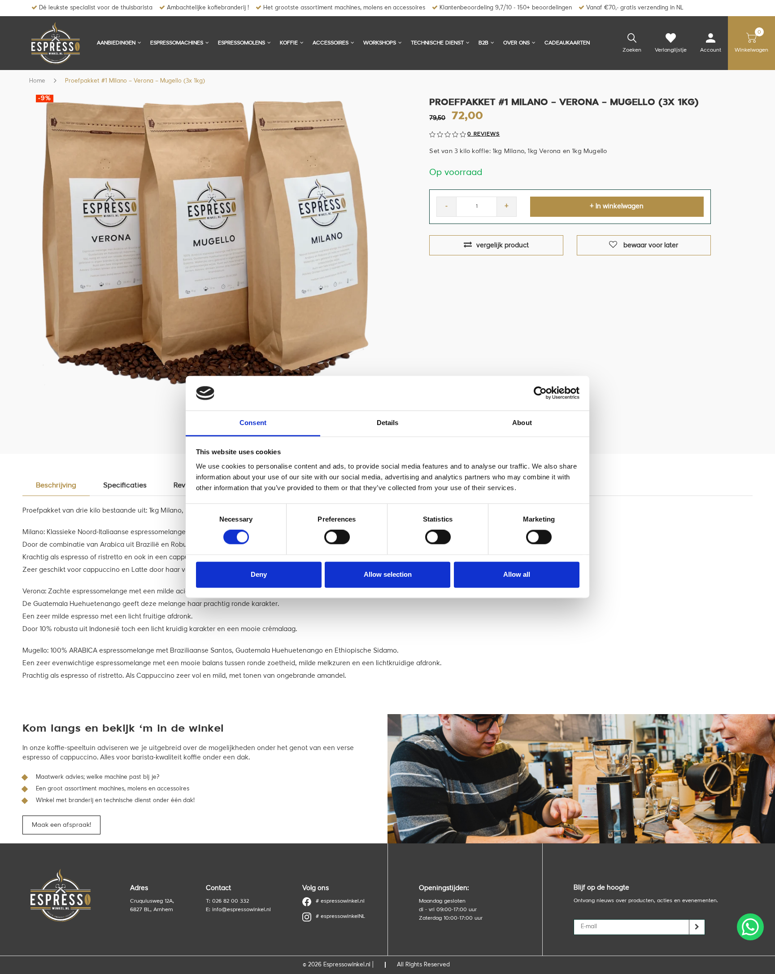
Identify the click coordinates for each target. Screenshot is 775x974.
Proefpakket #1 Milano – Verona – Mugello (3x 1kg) (135, 81)
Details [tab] (388, 422)
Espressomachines (176, 43)
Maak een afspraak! (61, 825)
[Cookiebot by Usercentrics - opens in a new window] (540, 393)
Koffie (289, 43)
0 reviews (483, 134)
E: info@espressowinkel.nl (238, 910)
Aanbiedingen (116, 43)
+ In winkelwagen (617, 206)
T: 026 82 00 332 (227, 901)
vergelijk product (502, 245)
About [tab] (522, 422)
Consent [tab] (252, 422)
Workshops (379, 43)
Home (37, 81)
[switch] (337, 537)
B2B (483, 43)
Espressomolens (241, 43)
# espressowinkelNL (340, 916)
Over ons (516, 43)
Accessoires (330, 43)
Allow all (516, 574)
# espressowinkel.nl (340, 901)
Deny (259, 574)
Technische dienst (437, 43)
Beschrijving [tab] (56, 485)
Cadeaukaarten (567, 43)
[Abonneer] (697, 927)
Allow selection (388, 574)
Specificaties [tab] (125, 485)
